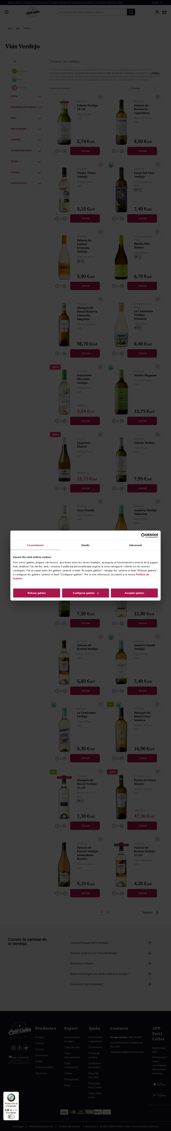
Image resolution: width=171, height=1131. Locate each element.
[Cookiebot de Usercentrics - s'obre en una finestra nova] (143, 535)
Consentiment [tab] (35, 545)
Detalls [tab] (85, 545)
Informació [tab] (135, 545)
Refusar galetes (37, 592)
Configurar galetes (84, 592)
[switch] (11, 1117)
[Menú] (17, 1094)
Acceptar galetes (134, 592)
